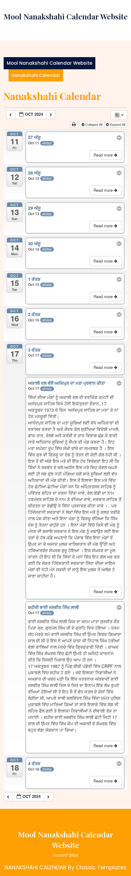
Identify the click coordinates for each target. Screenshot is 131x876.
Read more (104, 155)
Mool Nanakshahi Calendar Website (66, 16)
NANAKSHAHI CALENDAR (35, 867)
